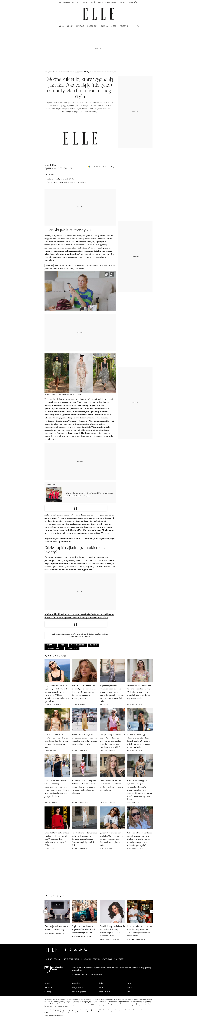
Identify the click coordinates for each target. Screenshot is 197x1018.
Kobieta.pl (102, 987)
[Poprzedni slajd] (45, 911)
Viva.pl (129, 983)
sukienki (93, 645)
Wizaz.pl (129, 987)
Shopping (51, 645)
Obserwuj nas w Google (98, 166)
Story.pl (129, 992)
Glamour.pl (48, 987)
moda (63, 645)
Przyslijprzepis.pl (104, 992)
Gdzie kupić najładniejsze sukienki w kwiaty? (66, 182)
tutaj (61, 1015)
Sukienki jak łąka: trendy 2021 (60, 179)
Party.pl (47, 983)
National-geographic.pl (79, 992)
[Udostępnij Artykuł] (112, 166)
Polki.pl (101, 983)
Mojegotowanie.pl (77, 987)
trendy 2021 (72, 649)
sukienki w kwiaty (54, 649)
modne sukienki (77, 645)
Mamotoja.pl (76, 983)
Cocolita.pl (48, 992)
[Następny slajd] (152, 911)
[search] (138, 26)
